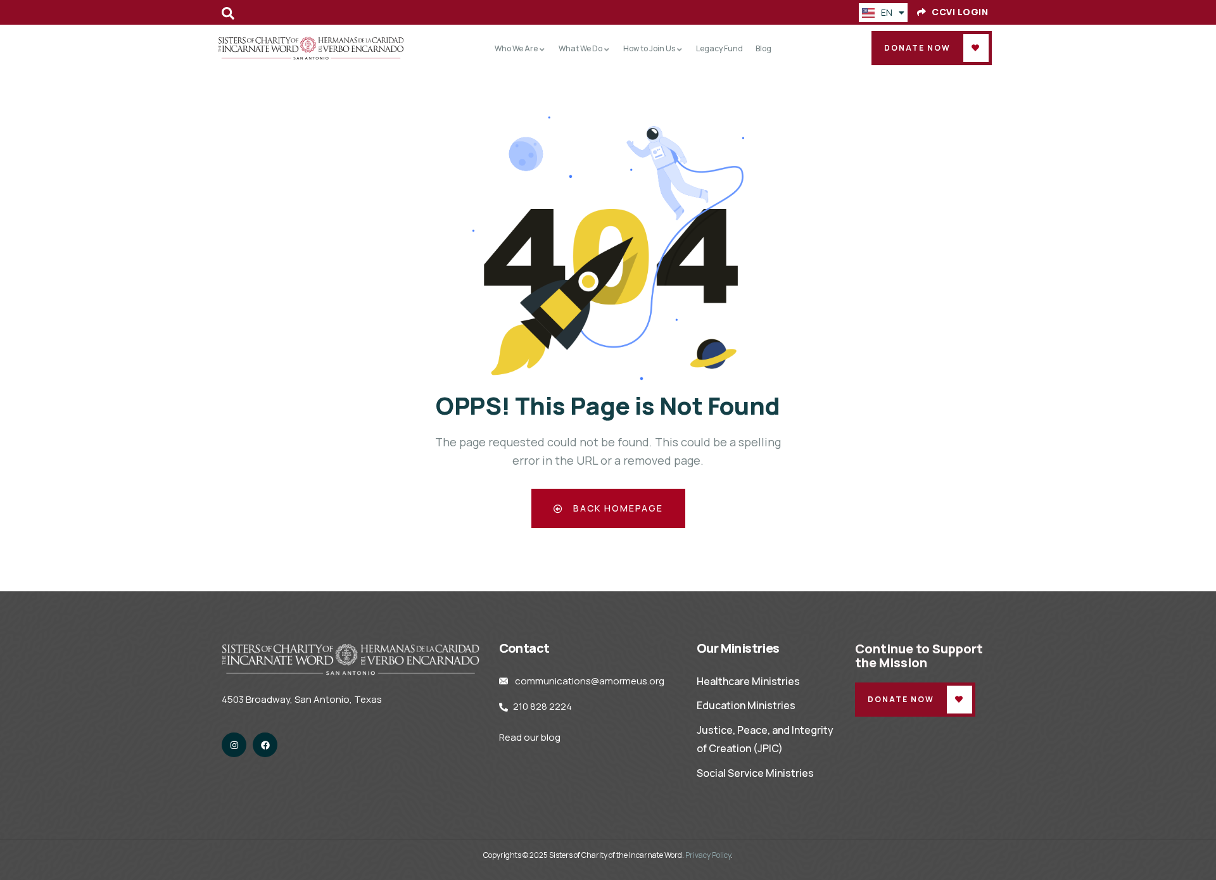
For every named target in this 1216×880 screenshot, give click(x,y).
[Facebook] (265, 744)
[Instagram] (234, 744)
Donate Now (917, 47)
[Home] (311, 48)
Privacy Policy (708, 855)
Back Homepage (616, 508)
